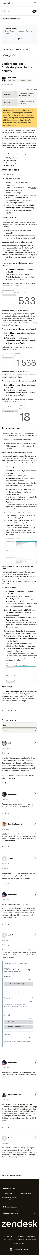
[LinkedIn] (14, 55)
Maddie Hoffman (14, 1094)
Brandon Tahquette (15, 824)
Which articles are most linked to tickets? (21, 443)
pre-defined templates (14, 377)
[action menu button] (35, 742)
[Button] (3, 710)
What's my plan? (32, 89)
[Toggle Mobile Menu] (35, 3)
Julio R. (4, 834)
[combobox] (19, 725)
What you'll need (12, 158)
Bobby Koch (12, 794)
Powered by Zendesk (22, 1249)
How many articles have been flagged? (20, 235)
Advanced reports (12, 163)
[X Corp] (10, 55)
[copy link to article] (3, 55)
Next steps (10, 165)
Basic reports (11, 160)
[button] (17, 1188)
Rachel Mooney (14, 1138)
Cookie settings (8, 1239)
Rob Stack (12, 78)
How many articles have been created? (20, 238)
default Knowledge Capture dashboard (15, 1113)
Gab (9, 743)
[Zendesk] (19, 1223)
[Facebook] (7, 55)
